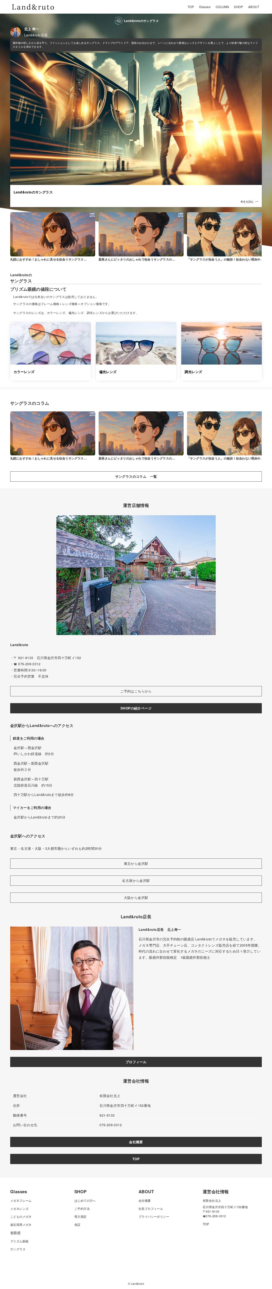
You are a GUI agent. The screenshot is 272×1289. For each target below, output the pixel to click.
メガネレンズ (19, 1208)
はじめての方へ (85, 1200)
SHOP (80, 1191)
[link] (136, 130)
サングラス (18, 1249)
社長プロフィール (151, 1208)
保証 (77, 1224)
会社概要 (145, 1200)
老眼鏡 (15, 1232)
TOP (206, 1224)
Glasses (18, 1191)
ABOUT (146, 1191)
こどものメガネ (21, 1216)
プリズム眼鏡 (19, 1241)
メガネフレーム (21, 1200)
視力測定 (80, 1216)
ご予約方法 (82, 1208)
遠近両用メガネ (21, 1224)
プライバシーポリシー (154, 1216)
